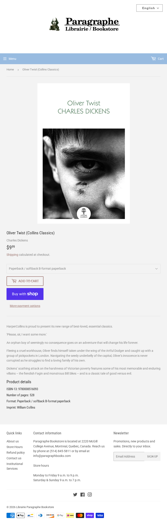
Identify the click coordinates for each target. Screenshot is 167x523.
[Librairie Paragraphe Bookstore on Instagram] (90, 495)
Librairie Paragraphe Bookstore (35, 507)
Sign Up (152, 456)
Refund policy (16, 452)
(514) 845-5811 (60, 451)
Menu (12, 58)
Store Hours (15, 447)
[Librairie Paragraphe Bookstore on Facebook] (82, 495)
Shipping (12, 254)
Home (10, 69)
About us (13, 441)
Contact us (14, 458)
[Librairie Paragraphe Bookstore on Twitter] (75, 495)
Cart (160, 58)
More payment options (25, 306)
